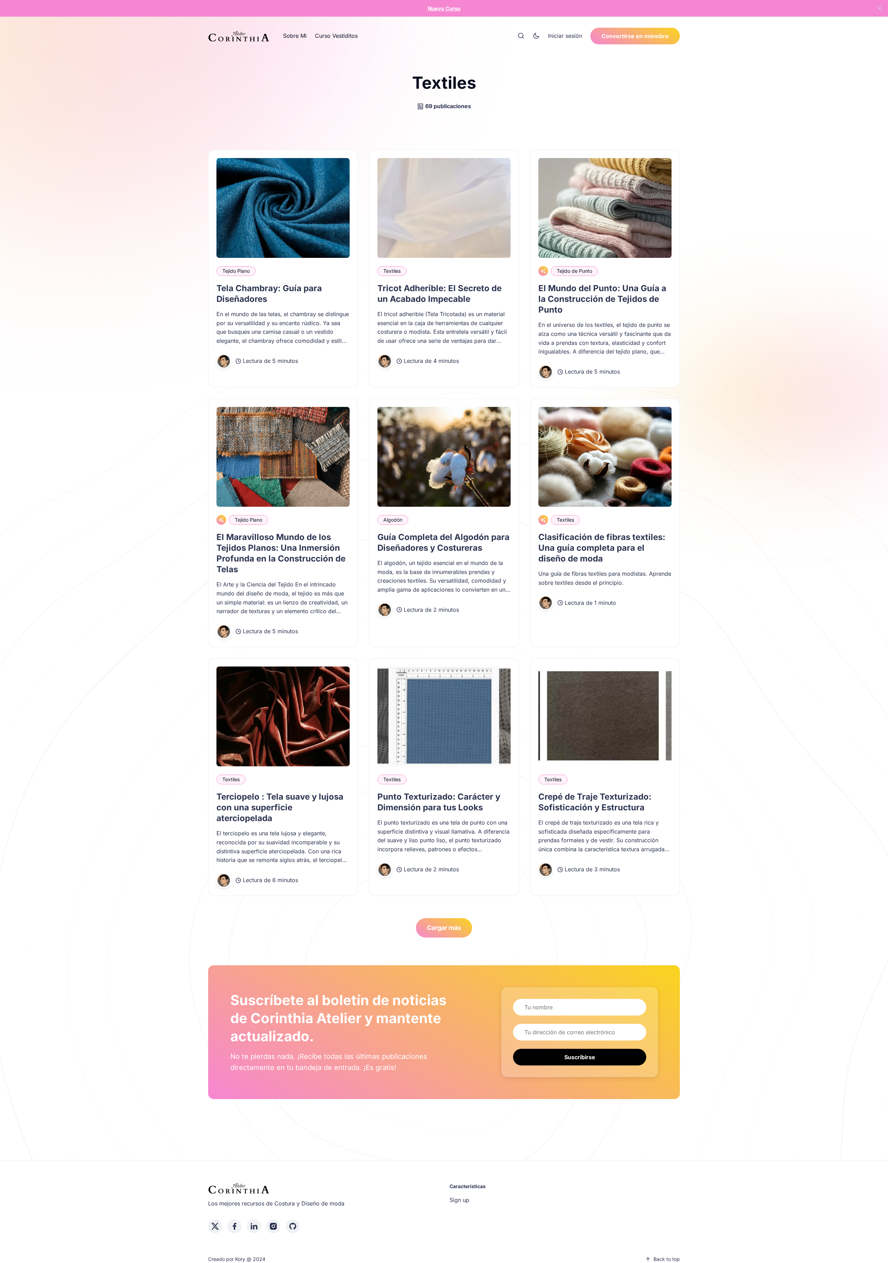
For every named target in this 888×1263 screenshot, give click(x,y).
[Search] (521, 36)
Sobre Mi (295, 35)
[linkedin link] (254, 1226)
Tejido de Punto (574, 271)
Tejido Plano (236, 271)
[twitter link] (215, 1226)
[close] (879, 8)
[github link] (293, 1226)
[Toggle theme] (536, 36)
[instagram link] (273, 1226)
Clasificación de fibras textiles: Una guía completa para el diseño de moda (601, 548)
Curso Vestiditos (336, 35)
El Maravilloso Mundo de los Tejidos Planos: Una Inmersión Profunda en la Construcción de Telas (280, 553)
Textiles (392, 271)
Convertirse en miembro (635, 36)
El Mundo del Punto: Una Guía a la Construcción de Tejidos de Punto (602, 299)
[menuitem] (295, 36)
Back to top (667, 1259)
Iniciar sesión (565, 35)
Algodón (392, 520)
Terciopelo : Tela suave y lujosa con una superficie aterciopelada (279, 807)
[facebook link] (234, 1226)
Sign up (459, 1199)
